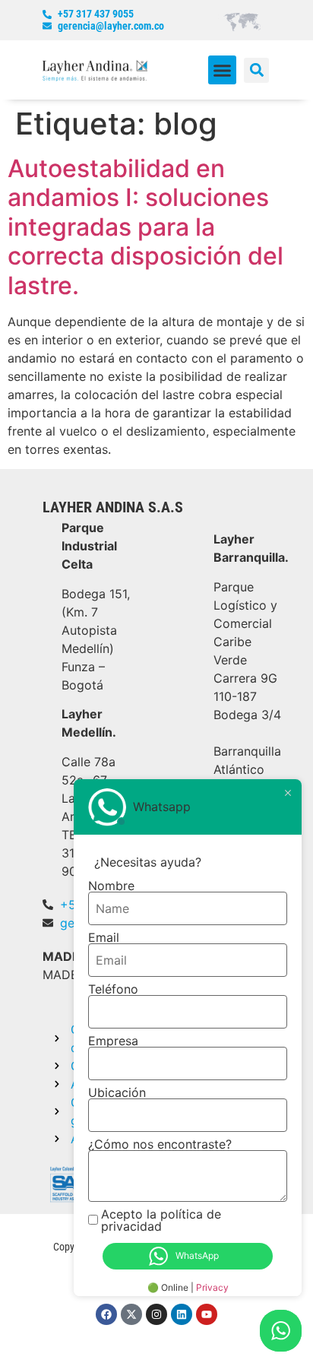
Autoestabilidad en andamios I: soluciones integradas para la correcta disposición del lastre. (145, 227)
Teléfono (113, 989)
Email (103, 937)
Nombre (111, 886)
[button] (222, 69)
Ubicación (117, 1092)
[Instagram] (156, 1314)
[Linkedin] (181, 1314)
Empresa (113, 1041)
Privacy (212, 1287)
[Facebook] (106, 1314)
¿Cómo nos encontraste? (160, 1144)
